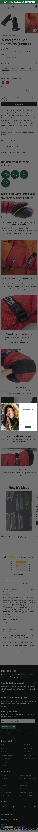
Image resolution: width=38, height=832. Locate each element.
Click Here (29, 2)
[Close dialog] (36, 404)
